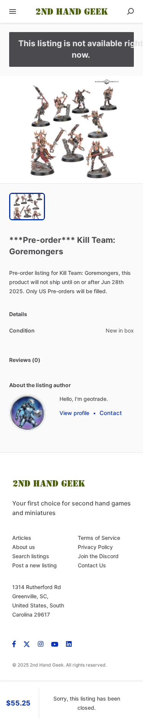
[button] (71, 129)
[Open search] (130, 11)
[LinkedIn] (69, 644)
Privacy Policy (95, 547)
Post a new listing (34, 565)
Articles (21, 537)
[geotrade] (27, 412)
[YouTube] (54, 644)
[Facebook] (16, 644)
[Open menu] (12, 11)
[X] (27, 644)
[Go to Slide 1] (27, 206)
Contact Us (92, 565)
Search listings (30, 556)
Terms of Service (99, 537)
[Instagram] (40, 644)
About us (23, 547)
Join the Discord (98, 556)
